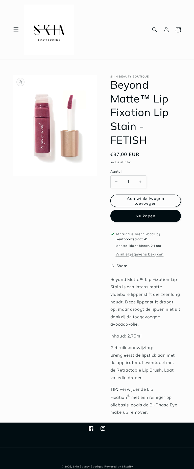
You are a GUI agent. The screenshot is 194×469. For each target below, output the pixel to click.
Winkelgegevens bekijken (139, 254)
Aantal (116, 171)
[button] (16, 30)
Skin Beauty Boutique (88, 466)
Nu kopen (145, 215)
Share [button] (121, 265)
